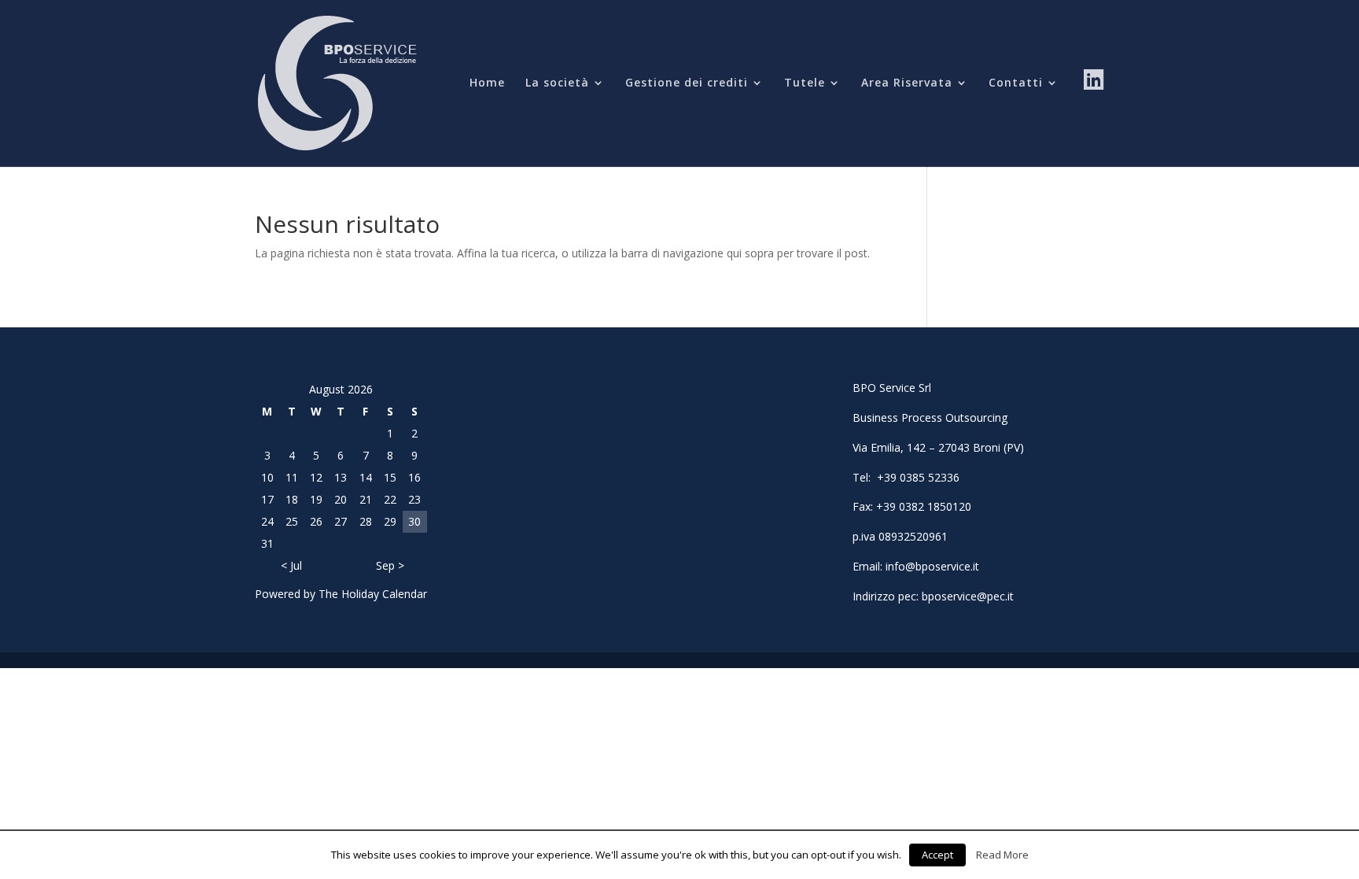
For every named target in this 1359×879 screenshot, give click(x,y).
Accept (937, 855)
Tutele (804, 83)
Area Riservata (906, 83)
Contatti (1016, 83)
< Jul (291, 565)
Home (487, 83)
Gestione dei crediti (686, 83)
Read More (1002, 855)
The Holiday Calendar (373, 593)
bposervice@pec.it (968, 596)
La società (557, 83)
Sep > (390, 565)
